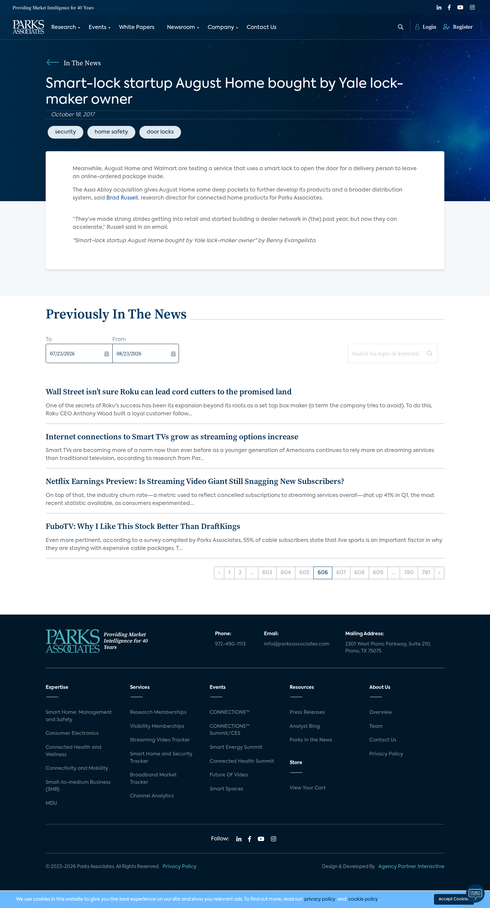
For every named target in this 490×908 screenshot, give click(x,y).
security (65, 132)
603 (267, 573)
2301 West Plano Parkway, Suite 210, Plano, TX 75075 (388, 648)
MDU (51, 803)
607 (341, 573)
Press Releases (307, 712)
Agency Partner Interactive (411, 866)
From (119, 339)
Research (63, 27)
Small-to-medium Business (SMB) (78, 786)
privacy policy (319, 899)
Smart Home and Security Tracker (161, 758)
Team (376, 726)
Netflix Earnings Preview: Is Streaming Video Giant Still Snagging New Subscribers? (195, 481)
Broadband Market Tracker (153, 779)
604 (286, 573)
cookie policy (363, 899)
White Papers (136, 27)
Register (462, 26)
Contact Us (261, 27)
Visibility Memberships (157, 726)
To (49, 339)
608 (359, 573)
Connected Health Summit (242, 761)
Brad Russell (122, 198)
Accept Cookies (454, 899)
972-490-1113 (230, 644)
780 (409, 573)
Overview (380, 712)
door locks (160, 132)
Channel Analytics (152, 796)
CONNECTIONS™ (230, 712)
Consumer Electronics (72, 733)
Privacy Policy (386, 754)
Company (221, 27)
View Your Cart (308, 788)
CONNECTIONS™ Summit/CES (230, 730)
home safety (111, 132)
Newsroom (181, 27)
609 (378, 573)
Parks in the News (311, 740)
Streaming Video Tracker (160, 740)
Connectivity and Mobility (77, 768)
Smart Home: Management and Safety (79, 716)
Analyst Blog (305, 726)
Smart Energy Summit (236, 747)
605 (304, 573)
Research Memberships (158, 712)
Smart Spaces (226, 789)
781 (426, 573)
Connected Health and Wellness (73, 751)
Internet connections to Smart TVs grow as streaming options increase (172, 436)
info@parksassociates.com (296, 644)
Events (97, 27)
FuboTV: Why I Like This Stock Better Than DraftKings (143, 526)
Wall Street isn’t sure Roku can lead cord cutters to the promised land (169, 391)
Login (428, 26)
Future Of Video (229, 775)
